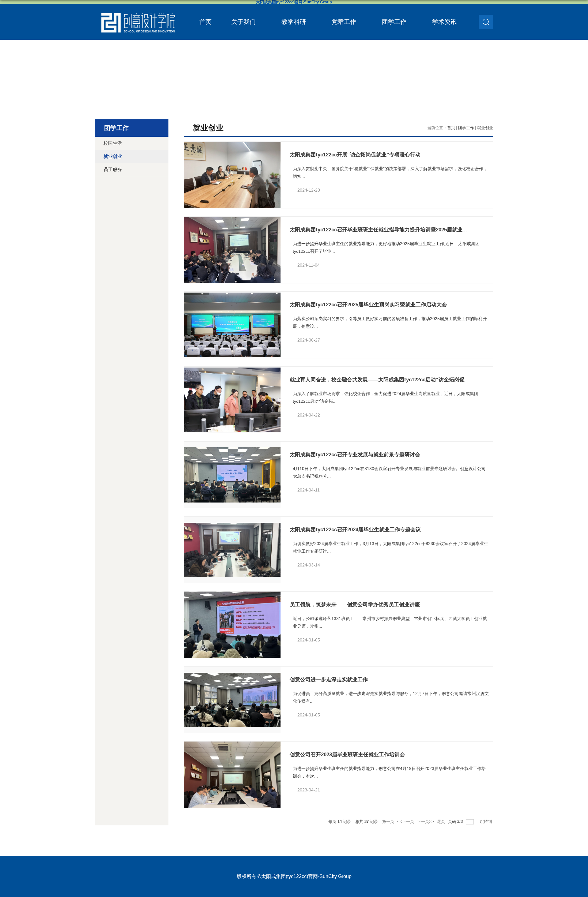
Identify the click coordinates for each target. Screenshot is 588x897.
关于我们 (243, 21)
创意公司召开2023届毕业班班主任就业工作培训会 (347, 754)
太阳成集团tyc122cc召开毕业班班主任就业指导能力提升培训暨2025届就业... (378, 230)
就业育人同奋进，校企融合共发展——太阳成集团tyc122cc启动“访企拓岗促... (379, 380)
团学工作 (394, 21)
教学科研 (293, 21)
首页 (205, 21)
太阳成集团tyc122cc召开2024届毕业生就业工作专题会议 (355, 530)
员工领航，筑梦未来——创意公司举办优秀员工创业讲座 (355, 604)
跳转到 (486, 821)
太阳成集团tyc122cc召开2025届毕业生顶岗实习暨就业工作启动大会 (368, 305)
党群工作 (344, 21)
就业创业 (485, 127)
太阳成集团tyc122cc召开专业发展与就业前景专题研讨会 (355, 455)
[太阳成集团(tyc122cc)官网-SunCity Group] (138, 10)
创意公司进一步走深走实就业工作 (329, 679)
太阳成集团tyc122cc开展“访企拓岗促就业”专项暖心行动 (355, 155)
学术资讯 (444, 21)
